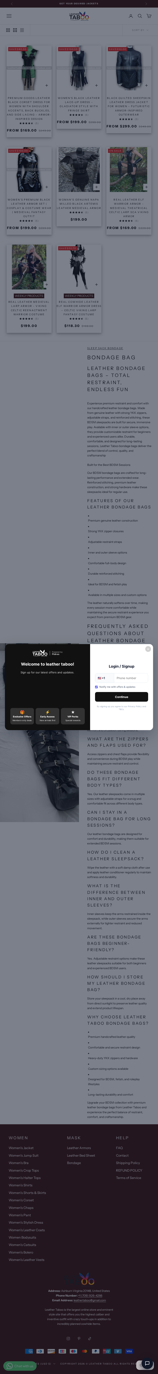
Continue (121, 697)
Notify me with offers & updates (117, 686)
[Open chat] (147, 1363)
